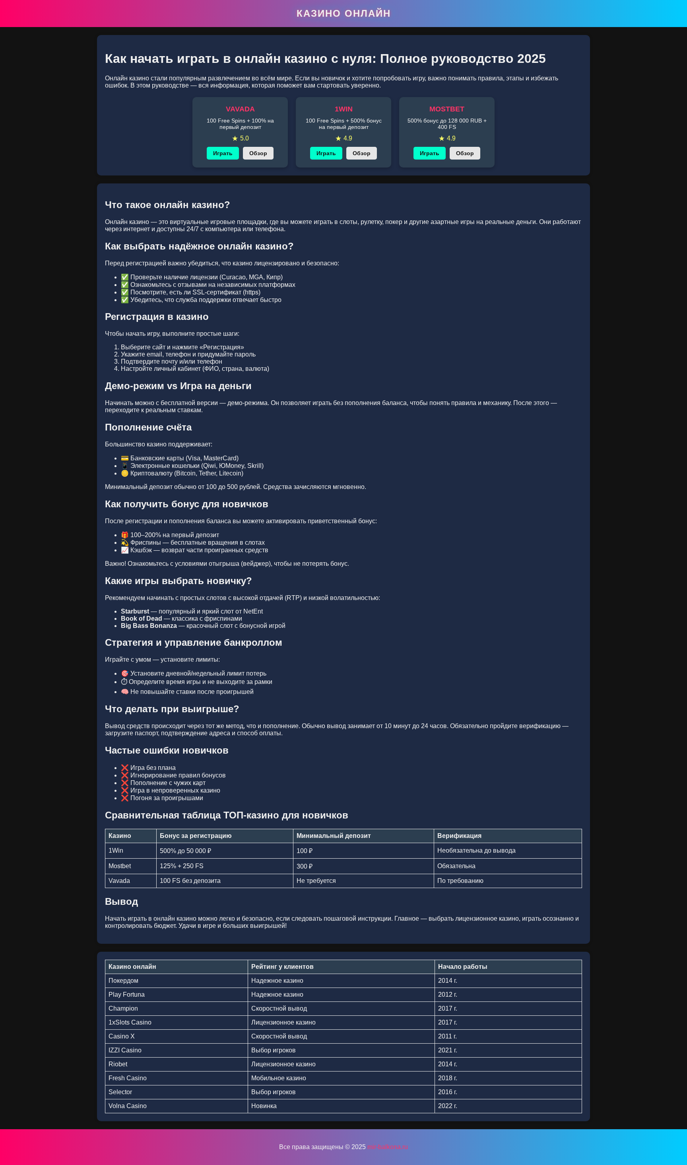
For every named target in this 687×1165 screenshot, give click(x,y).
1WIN (344, 109)
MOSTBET (446, 109)
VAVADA (240, 109)
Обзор (258, 153)
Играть (223, 153)
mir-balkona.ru (387, 1147)
